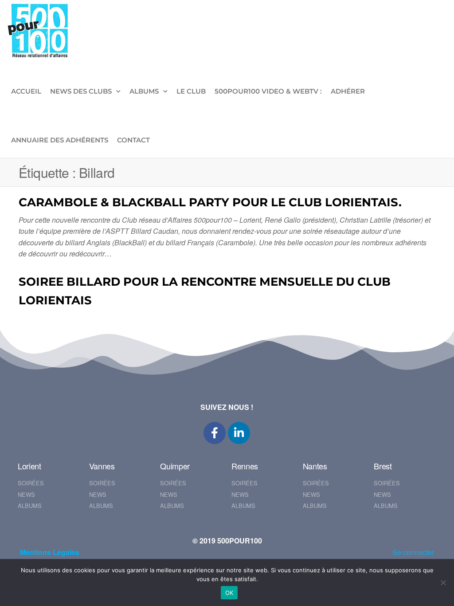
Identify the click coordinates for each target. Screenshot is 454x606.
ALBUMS (144, 91)
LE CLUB (191, 91)
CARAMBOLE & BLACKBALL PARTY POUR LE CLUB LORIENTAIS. (210, 202)
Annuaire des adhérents (59, 140)
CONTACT (133, 140)
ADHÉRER (348, 91)
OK (229, 592)
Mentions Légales (49, 552)
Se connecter (413, 552)
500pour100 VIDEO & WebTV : (268, 91)
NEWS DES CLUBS (81, 91)
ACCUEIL (26, 91)
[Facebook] (215, 433)
